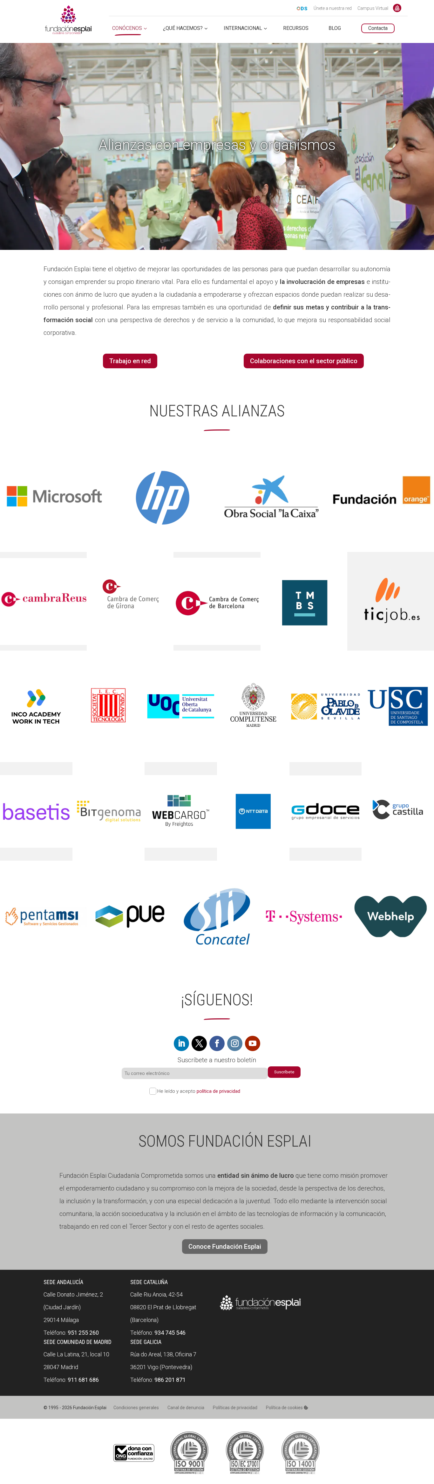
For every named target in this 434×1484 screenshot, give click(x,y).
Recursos (296, 28)
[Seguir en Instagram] (234, 1043)
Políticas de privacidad (235, 1407)
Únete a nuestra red (333, 8)
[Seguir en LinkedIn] (181, 1043)
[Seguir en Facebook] (217, 1043)
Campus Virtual (372, 8)
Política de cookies (285, 1407)
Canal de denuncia (185, 1407)
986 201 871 (170, 1379)
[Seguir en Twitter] (199, 1043)
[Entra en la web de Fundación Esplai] (260, 1310)
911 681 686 (83, 1379)
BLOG (335, 28)
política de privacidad (218, 1091)
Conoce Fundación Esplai (397, 8)
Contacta (378, 28)
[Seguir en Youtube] (252, 1043)
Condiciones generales (136, 1407)
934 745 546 (170, 1332)
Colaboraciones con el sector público (303, 361)
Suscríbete (284, 1072)
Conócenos (127, 28)
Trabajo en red (130, 361)
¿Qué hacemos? (183, 28)
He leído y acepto (198, 1091)
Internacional (243, 28)
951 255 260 (83, 1332)
